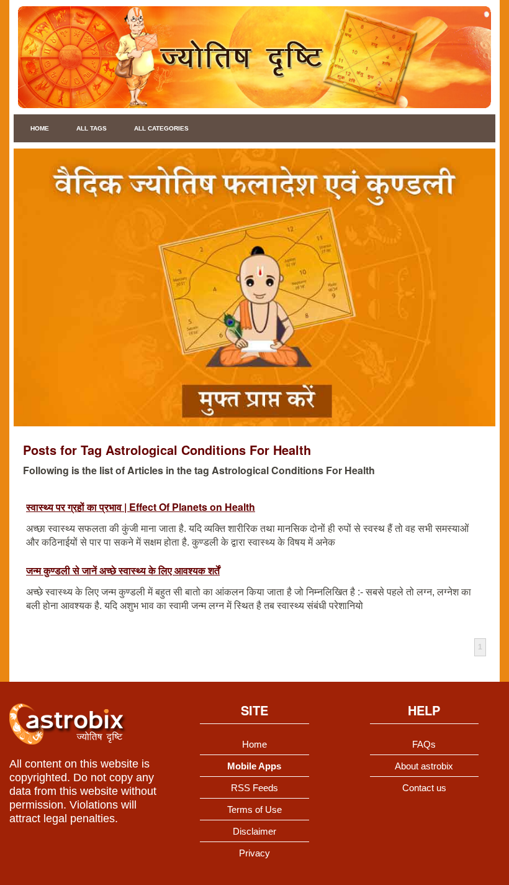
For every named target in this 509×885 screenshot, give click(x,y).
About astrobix (424, 766)
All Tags (91, 128)
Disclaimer (254, 831)
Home (39, 128)
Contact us (424, 787)
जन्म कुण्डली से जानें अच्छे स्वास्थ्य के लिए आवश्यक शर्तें (123, 570)
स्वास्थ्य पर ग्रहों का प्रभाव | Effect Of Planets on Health (140, 507)
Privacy (254, 853)
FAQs (424, 744)
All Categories (161, 128)
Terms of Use (254, 809)
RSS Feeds (254, 787)
